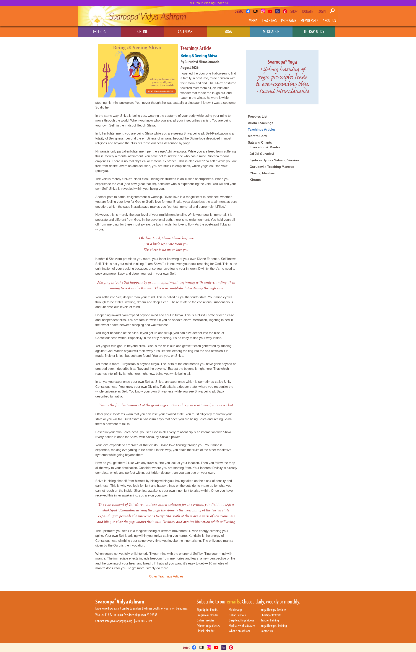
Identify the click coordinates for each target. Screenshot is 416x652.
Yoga (228, 31)
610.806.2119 (143, 621)
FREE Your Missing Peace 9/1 (208, 3)
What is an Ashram (239, 631)
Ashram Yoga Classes (208, 626)
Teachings (269, 20)
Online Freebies (205, 620)
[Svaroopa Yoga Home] (97, 16)
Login (322, 11)
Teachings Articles (262, 129)
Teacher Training (270, 620)
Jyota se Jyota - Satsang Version (274, 160)
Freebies (99, 31)
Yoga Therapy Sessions (273, 610)
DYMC (238, 11)
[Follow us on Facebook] (248, 11)
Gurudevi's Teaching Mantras (272, 167)
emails (233, 601)
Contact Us (267, 631)
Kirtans (255, 180)
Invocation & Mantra (265, 147)
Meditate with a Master (242, 626)
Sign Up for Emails (207, 610)
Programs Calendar (207, 615)
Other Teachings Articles (166, 576)
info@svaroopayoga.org (118, 621)
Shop (293, 11)
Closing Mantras (262, 173)
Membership (309, 20)
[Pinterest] (285, 11)
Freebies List (257, 116)
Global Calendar (205, 631)
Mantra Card (257, 136)
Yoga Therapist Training (274, 626)
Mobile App (235, 610)
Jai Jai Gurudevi (262, 154)
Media (253, 20)
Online (142, 31)
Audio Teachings (260, 123)
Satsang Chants (260, 142)
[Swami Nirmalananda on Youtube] (270, 11)
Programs (288, 20)
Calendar (185, 31)
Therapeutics (314, 31)
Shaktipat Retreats (271, 615)
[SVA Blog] (277, 11)
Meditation (271, 31)
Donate (307, 11)
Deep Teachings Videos (241, 620)
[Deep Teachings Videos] (255, 11)
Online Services (237, 615)
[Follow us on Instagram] (263, 11)
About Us (329, 20)
